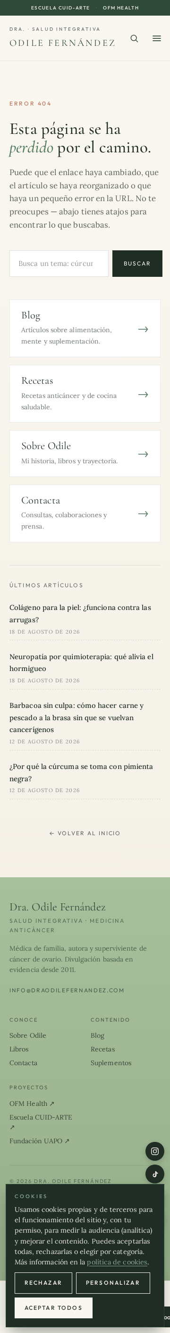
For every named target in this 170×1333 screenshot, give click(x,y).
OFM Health (121, 8)
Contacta (23, 1063)
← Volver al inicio (85, 833)
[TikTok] (154, 1174)
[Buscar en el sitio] (134, 38)
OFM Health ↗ (32, 1103)
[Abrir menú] (156, 38)
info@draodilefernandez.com (67, 990)
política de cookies (117, 1262)
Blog (97, 1035)
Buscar (137, 263)
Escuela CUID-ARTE (60, 8)
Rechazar (43, 1282)
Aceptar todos (54, 1307)
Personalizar (113, 1282)
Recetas (103, 1049)
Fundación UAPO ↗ (39, 1141)
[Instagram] (154, 1151)
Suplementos (111, 1063)
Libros (19, 1049)
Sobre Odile (27, 1035)
